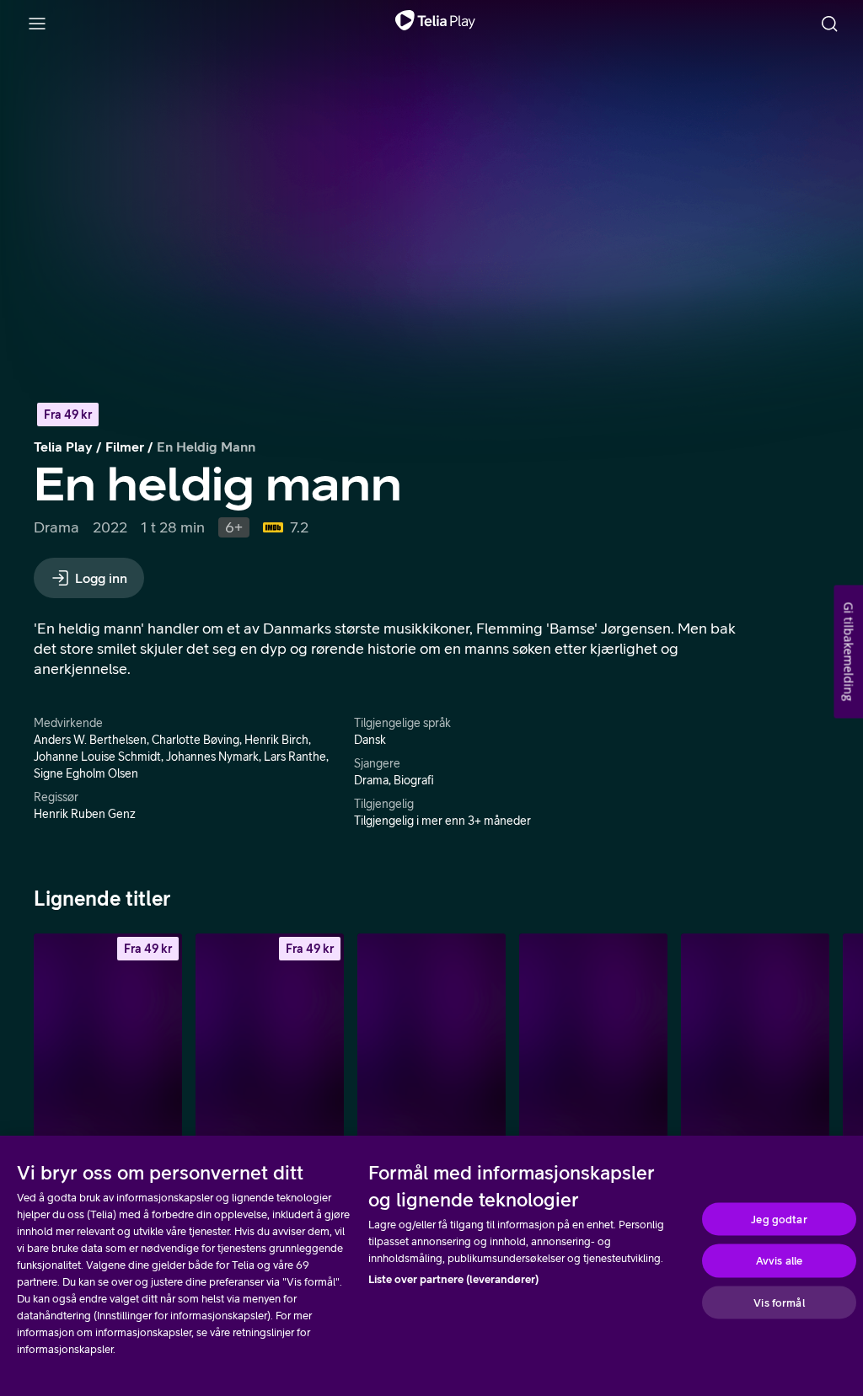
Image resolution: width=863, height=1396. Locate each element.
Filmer (124, 446)
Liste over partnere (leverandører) (453, 1279)
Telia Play (63, 446)
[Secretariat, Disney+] (593, 1044)
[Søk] (829, 23)
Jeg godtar (779, 1218)
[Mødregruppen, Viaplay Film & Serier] (431, 1044)
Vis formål (778, 1302)
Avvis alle (779, 1260)
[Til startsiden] (435, 23)
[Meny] (37, 23)
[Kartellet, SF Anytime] (108, 1044)
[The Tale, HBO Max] (755, 1044)
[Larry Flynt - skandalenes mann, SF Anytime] (270, 1044)
